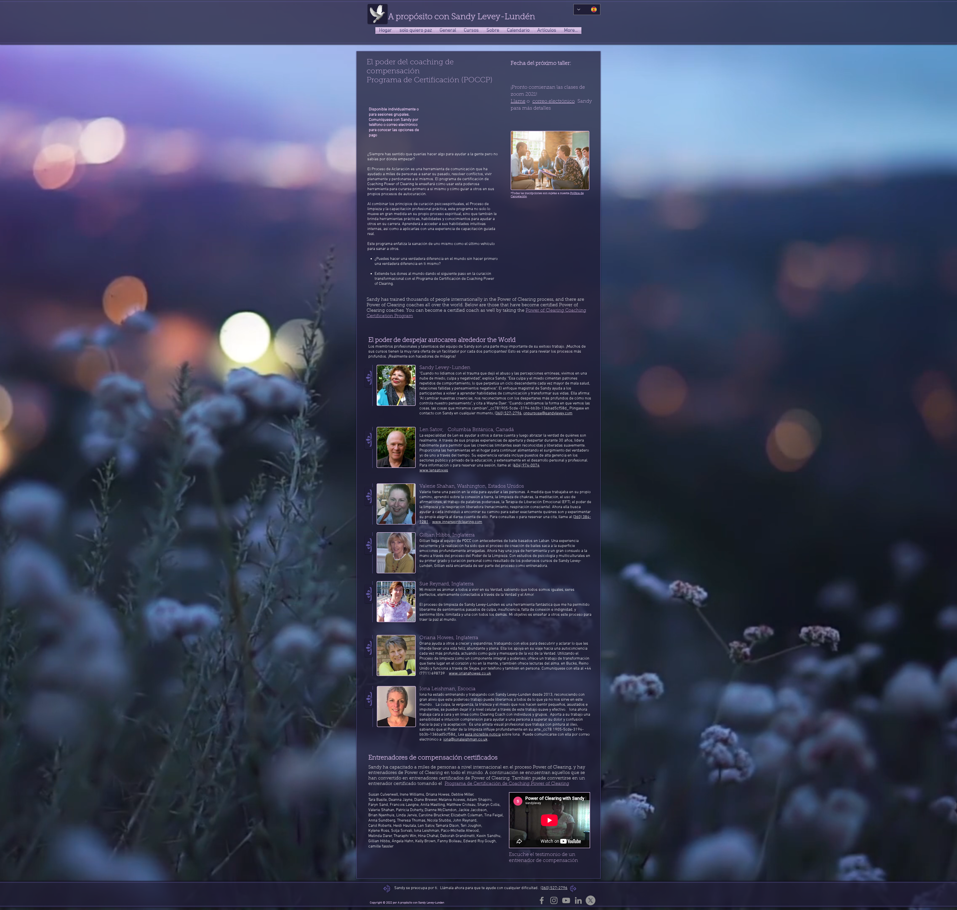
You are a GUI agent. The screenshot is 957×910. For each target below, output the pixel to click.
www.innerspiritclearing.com (457, 522)
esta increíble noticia (483, 734)
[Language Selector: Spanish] (586, 9)
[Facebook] (542, 900)
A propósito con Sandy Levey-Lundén (461, 17)
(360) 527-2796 (554, 888)
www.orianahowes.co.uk (470, 673)
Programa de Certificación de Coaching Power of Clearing (507, 784)
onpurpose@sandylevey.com (547, 413)
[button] (493, 30)
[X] (590, 900)
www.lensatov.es (433, 470)
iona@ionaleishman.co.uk (465, 739)
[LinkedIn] (578, 900)
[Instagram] (554, 900)
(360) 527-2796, (508, 413)
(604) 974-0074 (526, 465)
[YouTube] (566, 900)
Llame (518, 101)
